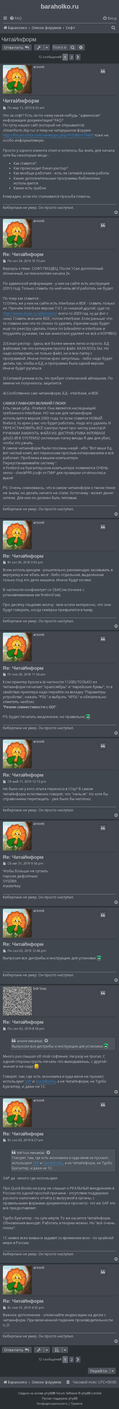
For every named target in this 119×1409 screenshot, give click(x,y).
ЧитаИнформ (18, 39)
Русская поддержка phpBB (59, 1398)
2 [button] (71, 57)
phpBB (48, 1393)
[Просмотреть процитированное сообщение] (46, 1041)
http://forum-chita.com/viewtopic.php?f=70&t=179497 (48, 135)
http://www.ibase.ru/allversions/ (30, 313)
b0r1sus (40, 988)
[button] (78, 57)
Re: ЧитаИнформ (23, 254)
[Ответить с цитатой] (103, 71)
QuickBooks (45, 1081)
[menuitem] (16, 18)
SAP (28, 1081)
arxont (38, 67)
